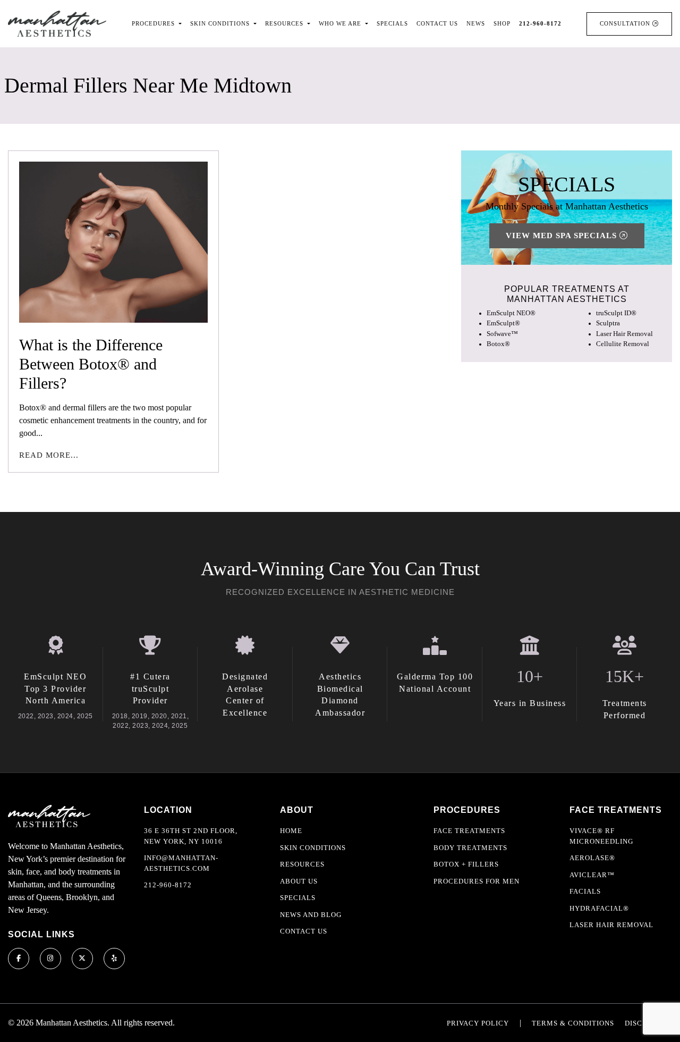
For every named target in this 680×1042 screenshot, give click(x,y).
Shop (502, 23)
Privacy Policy (478, 1023)
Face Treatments (469, 831)
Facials (585, 891)
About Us (299, 881)
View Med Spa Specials (562, 236)
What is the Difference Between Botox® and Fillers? (91, 364)
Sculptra (608, 323)
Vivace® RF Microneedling (601, 836)
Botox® (498, 344)
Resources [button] (285, 23)
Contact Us (437, 23)
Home (291, 831)
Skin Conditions (313, 848)
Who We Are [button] (341, 23)
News (475, 23)
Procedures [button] (154, 23)
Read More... (49, 455)
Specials (392, 23)
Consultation (626, 23)
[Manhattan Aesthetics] (57, 23)
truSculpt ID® (616, 313)
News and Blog (311, 915)
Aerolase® (592, 858)
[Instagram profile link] (50, 958)
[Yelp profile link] (114, 958)
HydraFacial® (599, 908)
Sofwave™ (502, 334)
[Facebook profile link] (18, 958)
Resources (302, 864)
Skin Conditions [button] (221, 23)
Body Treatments (470, 848)
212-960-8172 (168, 885)
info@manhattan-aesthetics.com (181, 863)
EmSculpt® (503, 323)
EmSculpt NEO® (511, 313)
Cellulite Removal (622, 344)
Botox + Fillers (466, 864)
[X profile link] (82, 958)
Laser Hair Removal (624, 334)
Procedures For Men (477, 881)
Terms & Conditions (573, 1023)
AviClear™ (592, 875)
